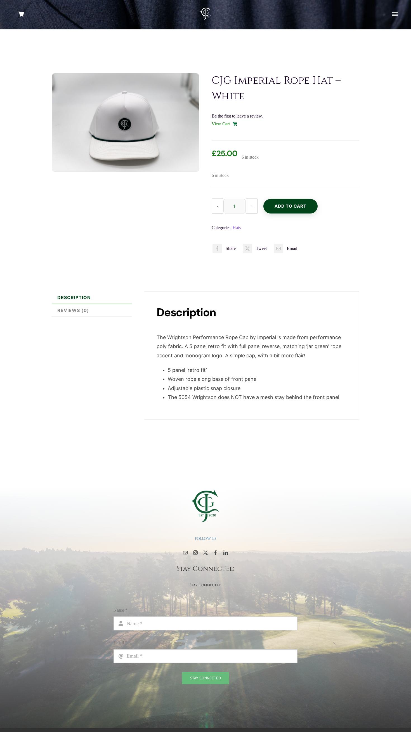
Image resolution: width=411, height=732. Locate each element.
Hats (237, 227)
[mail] (185, 552)
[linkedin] (225, 552)
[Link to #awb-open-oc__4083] (395, 14)
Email (120, 642)
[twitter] (205, 552)
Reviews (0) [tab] (73, 310)
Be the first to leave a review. (237, 116)
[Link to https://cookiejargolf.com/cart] (235, 124)
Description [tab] (74, 297)
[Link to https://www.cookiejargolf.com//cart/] (38, 14)
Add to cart (290, 206)
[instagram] (195, 552)
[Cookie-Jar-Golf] (205, 489)
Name (120, 610)
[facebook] (215, 552)
